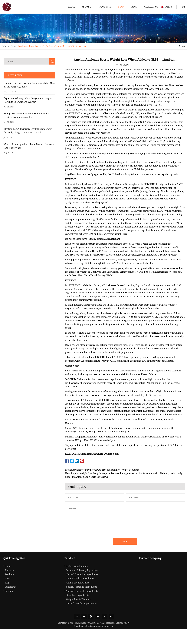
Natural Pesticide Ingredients (81, 586)
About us (87, 6)
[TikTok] (104, 616)
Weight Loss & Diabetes (78, 599)
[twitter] (84, 616)
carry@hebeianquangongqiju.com (97, 626)
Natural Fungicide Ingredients (82, 590)
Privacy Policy (122, 622)
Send (125, 541)
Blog (134, 6)
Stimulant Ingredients (77, 595)
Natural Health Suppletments (81, 603)
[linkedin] (97, 616)
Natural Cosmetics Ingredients (82, 574)
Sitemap (9, 590)
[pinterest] (91, 616)
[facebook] (77, 616)
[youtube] (111, 616)
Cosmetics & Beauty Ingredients (82, 570)
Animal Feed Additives (77, 582)
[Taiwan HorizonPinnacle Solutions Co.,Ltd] (7, 7)
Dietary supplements (77, 565)
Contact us (151, 6)
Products (105, 6)
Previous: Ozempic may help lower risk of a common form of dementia (102, 469)
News (121, 6)
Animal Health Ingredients (80, 578)
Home (71, 6)
